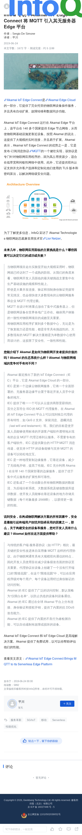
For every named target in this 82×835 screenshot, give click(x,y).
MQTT (36, 151)
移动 (44, 719)
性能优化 (11, 726)
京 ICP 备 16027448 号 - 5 (41, 807)
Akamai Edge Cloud (62, 100)
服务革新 (16, 719)
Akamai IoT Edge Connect (24, 100)
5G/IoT (31, 719)
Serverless (58, 719)
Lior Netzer (53, 238)
